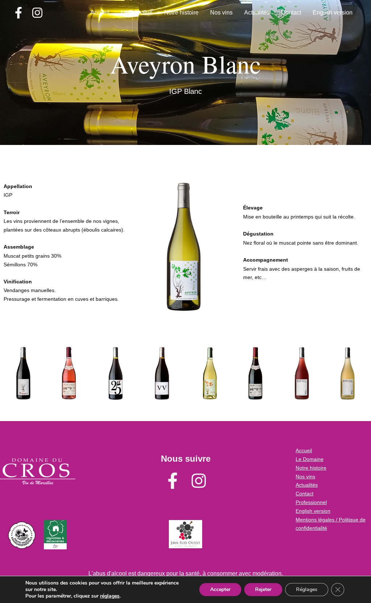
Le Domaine (137, 12)
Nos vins (221, 12)
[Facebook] (18, 12)
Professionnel (311, 502)
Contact (291, 12)
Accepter (220, 589)
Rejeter (263, 589)
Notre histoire (181, 12)
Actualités (257, 12)
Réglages (306, 589)
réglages (110, 596)
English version (333, 12)
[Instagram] (37, 12)
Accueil (99, 12)
